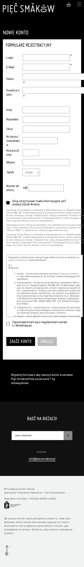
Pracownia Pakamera (29, 492)
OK (68, 435)
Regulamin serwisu (15, 498)
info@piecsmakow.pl (42, 458)
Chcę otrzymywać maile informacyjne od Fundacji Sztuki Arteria (39, 202)
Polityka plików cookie (43, 498)
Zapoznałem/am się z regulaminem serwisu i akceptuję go (39, 323)
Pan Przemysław (55, 492)
